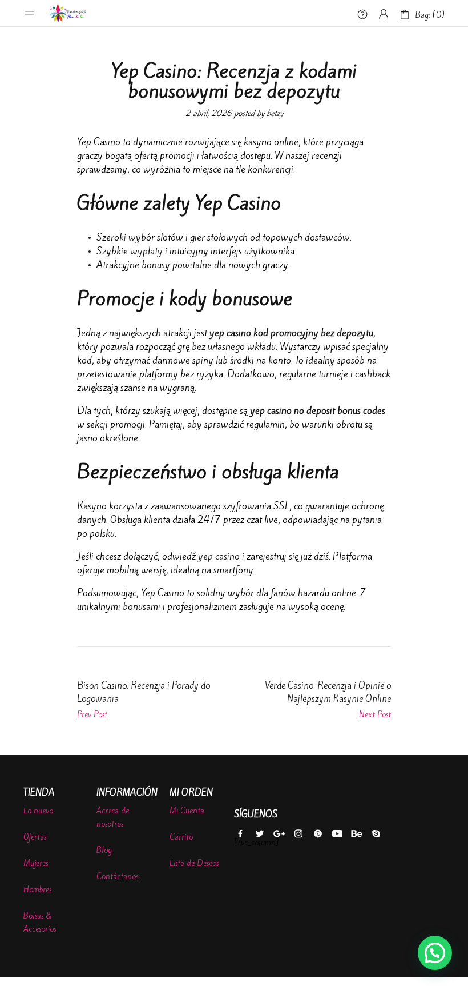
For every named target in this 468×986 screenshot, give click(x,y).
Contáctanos (117, 876)
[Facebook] (240, 834)
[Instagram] (298, 834)
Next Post (375, 714)
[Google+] (279, 834)
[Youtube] (337, 834)
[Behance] (356, 834)
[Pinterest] (318, 834)
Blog (104, 850)
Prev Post (92, 714)
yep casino (219, 556)
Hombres (37, 889)
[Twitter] (259, 834)
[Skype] (376, 834)
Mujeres (35, 863)
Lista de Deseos (194, 863)
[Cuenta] (383, 14)
